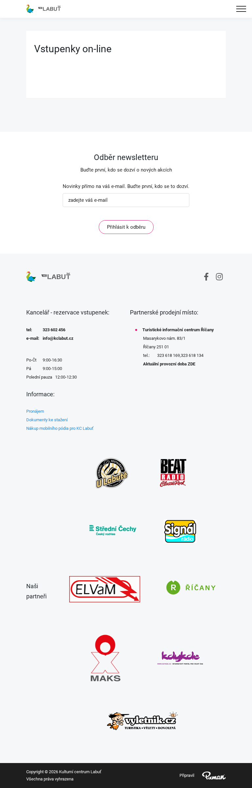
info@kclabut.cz (58, 338)
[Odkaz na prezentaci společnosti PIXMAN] (210, 775)
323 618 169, (169, 355)
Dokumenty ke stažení (47, 419)
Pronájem (35, 411)
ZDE (191, 363)
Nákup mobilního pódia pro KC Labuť (60, 428)
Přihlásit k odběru (126, 227)
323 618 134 (192, 355)
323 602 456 (54, 329)
